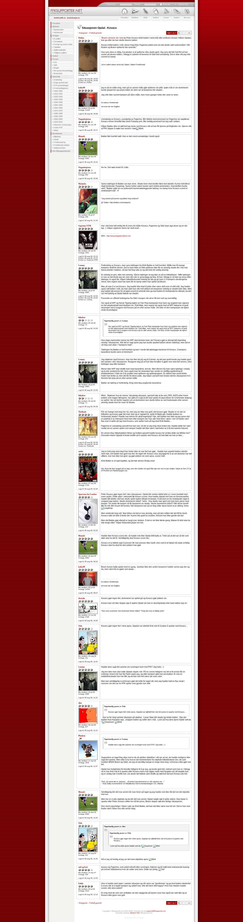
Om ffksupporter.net (61, 151)
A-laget (55, 36)
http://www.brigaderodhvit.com (119, 236)
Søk (55, 65)
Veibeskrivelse (59, 148)
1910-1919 (58, 94)
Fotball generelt (95, 33)
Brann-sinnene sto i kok (112, 38)
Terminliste (58, 42)
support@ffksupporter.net (156, 911)
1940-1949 (58, 102)
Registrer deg (183, 4)
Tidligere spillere (60, 53)
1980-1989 (58, 113)
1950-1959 (58, 105)
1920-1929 (58, 97)
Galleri (55, 56)
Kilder (56, 130)
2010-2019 (58, 122)
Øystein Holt (135, 913)
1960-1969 (58, 108)
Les (55, 62)
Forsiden (56, 23)
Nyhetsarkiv (59, 30)
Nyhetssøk (58, 32)
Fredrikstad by (60, 142)
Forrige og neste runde (63, 44)
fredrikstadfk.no (60, 18)
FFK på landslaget (61, 85)
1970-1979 (58, 111)
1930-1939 (58, 99)
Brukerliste (58, 73)
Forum (55, 59)
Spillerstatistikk (60, 50)
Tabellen (57, 47)
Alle (189, 33)
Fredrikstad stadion (61, 145)
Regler (56, 68)
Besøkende (57, 133)
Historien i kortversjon (62, 125)
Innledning (58, 80)
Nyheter (55, 26)
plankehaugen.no (73, 18)
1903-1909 (58, 91)
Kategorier (83, 33)
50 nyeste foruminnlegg (63, 71)
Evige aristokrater (61, 83)
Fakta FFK (58, 128)
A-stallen (57, 39)
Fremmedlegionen (61, 88)
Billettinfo (57, 137)
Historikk (56, 77)
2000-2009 (58, 119)
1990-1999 (58, 116)
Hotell (56, 139)
